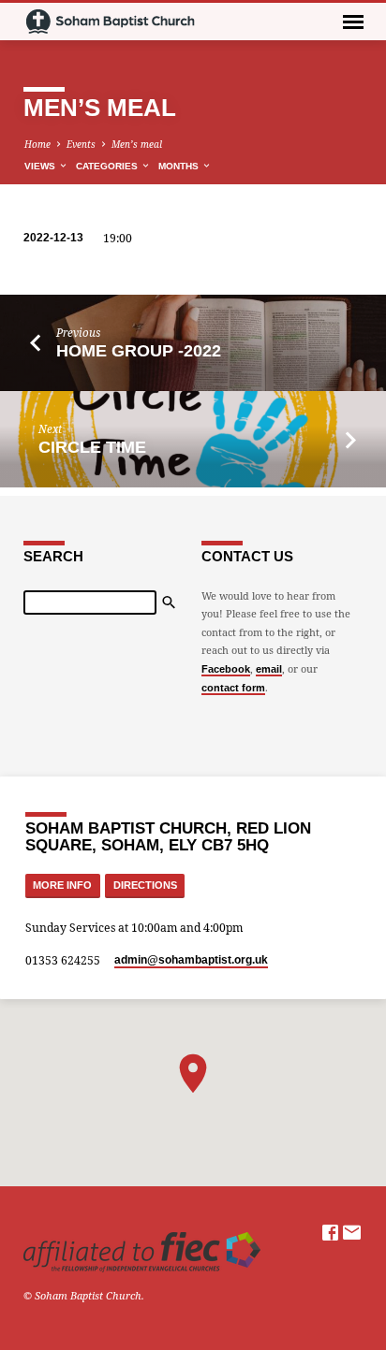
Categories (108, 166)
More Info (62, 885)
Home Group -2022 (138, 350)
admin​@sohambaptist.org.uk (191, 959)
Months (179, 166)
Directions (145, 885)
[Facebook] (330, 1232)
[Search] (168, 602)
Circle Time (92, 447)
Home (37, 144)
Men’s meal (136, 144)
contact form (233, 687)
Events (81, 144)
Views (41, 166)
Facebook (225, 669)
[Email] (352, 1232)
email (269, 669)
